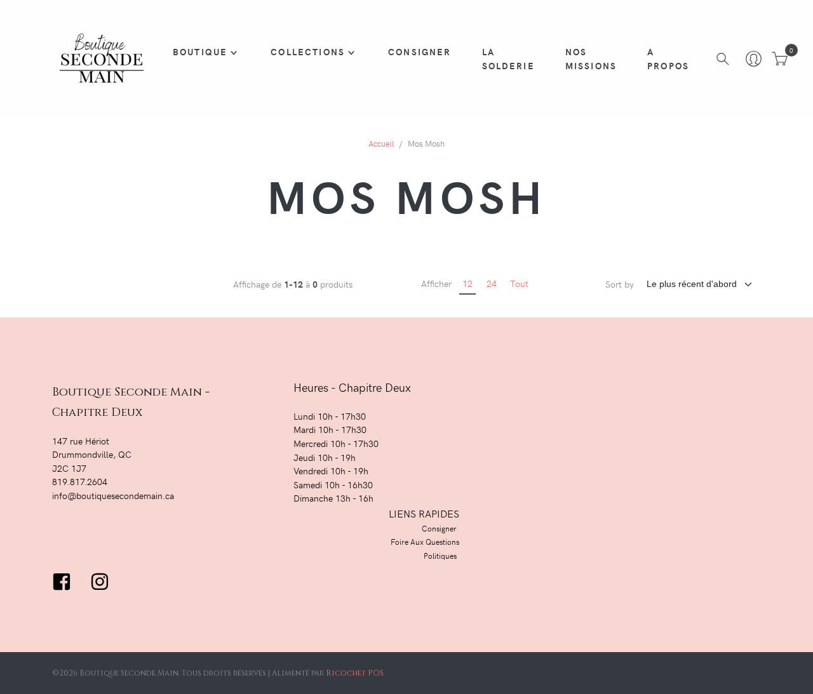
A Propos (668, 58)
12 (467, 283)
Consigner (419, 51)
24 (492, 283)
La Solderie (508, 58)
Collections (308, 51)
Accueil (381, 143)
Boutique (200, 51)
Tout (519, 283)
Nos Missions (591, 58)
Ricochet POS (355, 673)
